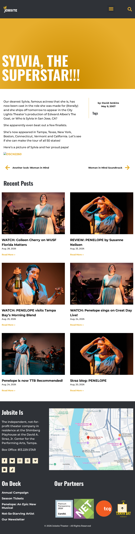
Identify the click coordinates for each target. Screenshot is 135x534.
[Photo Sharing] (13, 154)
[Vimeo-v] (35, 461)
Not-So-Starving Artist (18, 513)
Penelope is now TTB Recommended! (32, 381)
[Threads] (27, 461)
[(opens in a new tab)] (101, 213)
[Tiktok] (12, 469)
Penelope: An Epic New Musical (19, 506)
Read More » (8, 254)
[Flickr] (4, 469)
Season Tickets (13, 498)
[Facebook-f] (4, 461)
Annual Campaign (15, 492)
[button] (111, 8)
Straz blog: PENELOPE (88, 381)
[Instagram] (20, 461)
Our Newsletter (13, 519)
